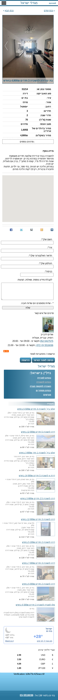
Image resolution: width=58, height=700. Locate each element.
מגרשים (47, 394)
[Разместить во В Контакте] (52, 230)
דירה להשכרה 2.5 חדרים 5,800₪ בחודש (37, 498)
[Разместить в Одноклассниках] (42, 230)
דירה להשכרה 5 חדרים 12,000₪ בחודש (38, 432)
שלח (28, 307)
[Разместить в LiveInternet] (31, 230)
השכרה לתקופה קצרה (40, 386)
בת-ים (49, 631)
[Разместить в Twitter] (21, 230)
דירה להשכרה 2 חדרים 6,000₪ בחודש (38, 584)
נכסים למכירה (44, 378)
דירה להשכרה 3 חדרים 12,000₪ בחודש (38, 519)
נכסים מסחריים (43, 390)
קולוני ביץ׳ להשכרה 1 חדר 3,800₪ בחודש (37, 453)
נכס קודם (48, 10)
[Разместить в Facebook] (11, 230)
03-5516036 (26, 695)
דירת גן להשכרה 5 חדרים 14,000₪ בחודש (37, 476)
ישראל (49, 628)
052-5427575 (46, 341)
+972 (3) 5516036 (44, 345)
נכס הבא (9, 10)
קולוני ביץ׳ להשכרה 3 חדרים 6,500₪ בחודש (36, 409)
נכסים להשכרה (43, 382)
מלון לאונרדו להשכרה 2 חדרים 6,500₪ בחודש (35, 605)
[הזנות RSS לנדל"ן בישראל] (6, 351)
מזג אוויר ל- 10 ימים (44, 641)
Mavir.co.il (9, 641)
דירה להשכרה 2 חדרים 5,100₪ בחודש (38, 542)
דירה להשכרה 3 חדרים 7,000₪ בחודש (38, 563)
